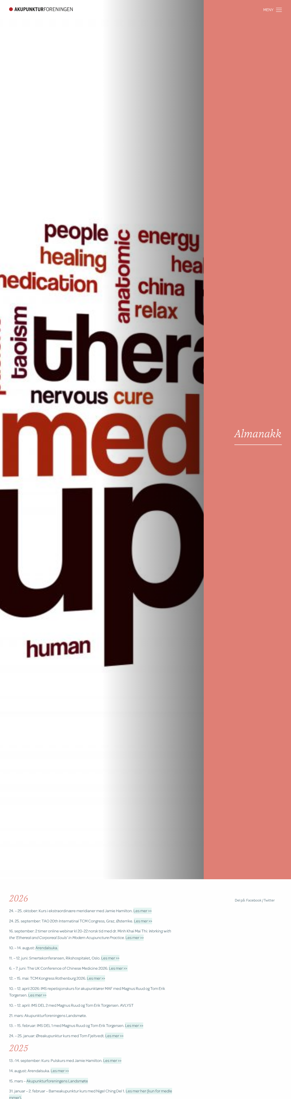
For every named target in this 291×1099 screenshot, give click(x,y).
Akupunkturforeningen (41, 9)
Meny (268, 9)
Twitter (269, 900)
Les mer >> (142, 911)
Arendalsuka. (47, 948)
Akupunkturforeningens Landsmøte (57, 1081)
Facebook (253, 900)
